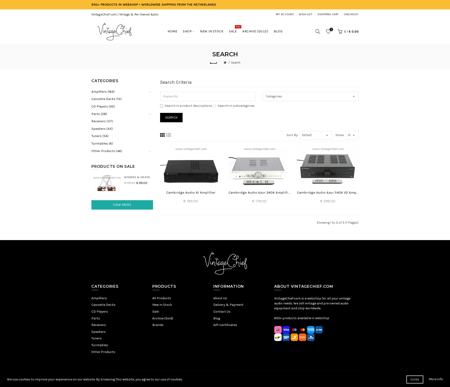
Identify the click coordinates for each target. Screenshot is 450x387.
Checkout (351, 14)
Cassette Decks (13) (106, 99)
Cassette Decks (103, 305)
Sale (155, 312)
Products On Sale (113, 166)
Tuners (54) (100, 136)
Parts (95, 318)
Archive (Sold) (162, 318)
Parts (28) (99, 114)
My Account (285, 14)
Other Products (103, 352)
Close (415, 379)
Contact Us (222, 312)
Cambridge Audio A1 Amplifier (190, 192)
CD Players (99, 312)
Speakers (98, 332)
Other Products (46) (106, 151)
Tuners (96, 338)
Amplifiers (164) (103, 92)
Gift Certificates (225, 325)
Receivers (98, 325)
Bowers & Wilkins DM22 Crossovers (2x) (138, 177)
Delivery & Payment (228, 305)
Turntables (99, 345)
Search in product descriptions (188, 106)
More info (436, 379)
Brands (158, 325)
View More (122, 205)
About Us (220, 298)
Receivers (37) (102, 121)
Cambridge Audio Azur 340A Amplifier (259, 192)
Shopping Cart (328, 14)
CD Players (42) (103, 106)
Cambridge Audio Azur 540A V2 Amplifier (327, 192)
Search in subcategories (236, 106)
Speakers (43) (102, 129)
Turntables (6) (102, 144)
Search (235, 62)
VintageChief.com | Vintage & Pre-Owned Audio (124, 14)
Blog (216, 318)
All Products (161, 298)
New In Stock (162, 305)
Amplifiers (99, 298)
